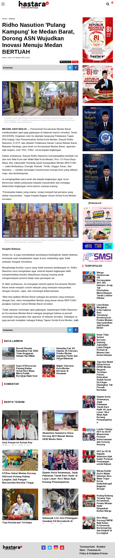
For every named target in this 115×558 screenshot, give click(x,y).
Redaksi (101, 547)
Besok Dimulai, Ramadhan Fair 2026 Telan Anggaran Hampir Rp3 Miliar (27, 352)
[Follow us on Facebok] (43, 547)
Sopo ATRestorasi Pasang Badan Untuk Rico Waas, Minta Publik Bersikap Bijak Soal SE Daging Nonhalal (19, 372)
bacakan (66, 62)
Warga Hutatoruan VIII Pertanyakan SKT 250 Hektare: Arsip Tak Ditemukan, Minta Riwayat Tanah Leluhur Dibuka (105, 285)
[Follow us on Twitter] (49, 547)
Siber (82, 550)
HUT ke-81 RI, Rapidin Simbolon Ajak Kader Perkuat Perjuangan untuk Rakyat (105, 457)
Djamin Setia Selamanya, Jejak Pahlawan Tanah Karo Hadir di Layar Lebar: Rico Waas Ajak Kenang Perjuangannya (104, 409)
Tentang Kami (87, 547)
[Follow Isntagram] (55, 547)
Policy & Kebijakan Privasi (94, 553)
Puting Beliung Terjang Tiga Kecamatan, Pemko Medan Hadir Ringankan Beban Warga (105, 503)
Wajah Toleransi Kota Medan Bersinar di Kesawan (65, 370)
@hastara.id (94, 203)
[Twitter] (70, 67)
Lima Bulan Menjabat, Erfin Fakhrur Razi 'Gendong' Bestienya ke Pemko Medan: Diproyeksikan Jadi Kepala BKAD (105, 316)
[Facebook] (75, 67)
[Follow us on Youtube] (62, 547)
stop (75, 62)
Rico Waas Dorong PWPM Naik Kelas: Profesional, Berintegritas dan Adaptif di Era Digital (104, 525)
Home (4, 19)
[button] (112, 1)
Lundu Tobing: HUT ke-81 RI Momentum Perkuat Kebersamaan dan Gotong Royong (105, 437)
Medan (12, 19)
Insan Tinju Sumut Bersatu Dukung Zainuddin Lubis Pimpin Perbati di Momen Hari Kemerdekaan (104, 344)
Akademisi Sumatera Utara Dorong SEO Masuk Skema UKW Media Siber (57, 436)
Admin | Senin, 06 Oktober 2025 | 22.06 (15, 57)
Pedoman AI (93, 550)
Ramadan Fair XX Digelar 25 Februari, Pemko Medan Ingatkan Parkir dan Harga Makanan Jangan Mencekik (60, 354)
